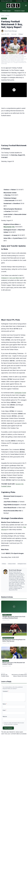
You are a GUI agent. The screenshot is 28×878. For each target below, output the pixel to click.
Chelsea (4, 563)
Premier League (6, 10)
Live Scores (19, 1)
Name (5, 704)
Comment (6, 691)
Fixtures (25, 1)
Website (5, 716)
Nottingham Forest (20, 392)
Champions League (19, 10)
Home (2, 15)
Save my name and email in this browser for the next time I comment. (14, 723)
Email (4, 710)
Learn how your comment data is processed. (14, 733)
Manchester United (8, 637)
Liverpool (5, 660)
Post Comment (8, 728)
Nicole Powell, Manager (10, 31)
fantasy (7, 15)
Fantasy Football (11, 563)
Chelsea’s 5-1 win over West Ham (11, 278)
